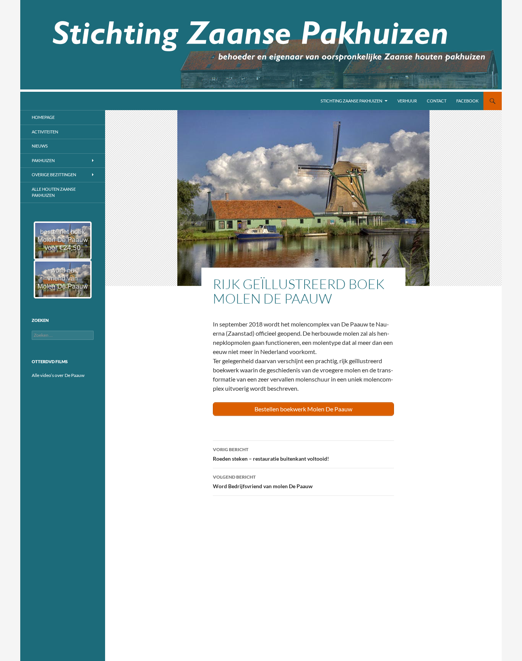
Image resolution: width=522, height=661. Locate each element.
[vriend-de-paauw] (63, 279)
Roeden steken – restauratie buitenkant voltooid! (271, 454)
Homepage (43, 117)
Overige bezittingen (54, 174)
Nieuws (40, 145)
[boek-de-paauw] (63, 240)
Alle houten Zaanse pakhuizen (54, 192)
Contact (436, 100)
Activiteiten (45, 131)
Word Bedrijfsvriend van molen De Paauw (263, 481)
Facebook (467, 100)
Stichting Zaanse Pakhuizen (351, 100)
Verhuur (407, 100)
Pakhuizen (43, 160)
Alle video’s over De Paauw (58, 375)
